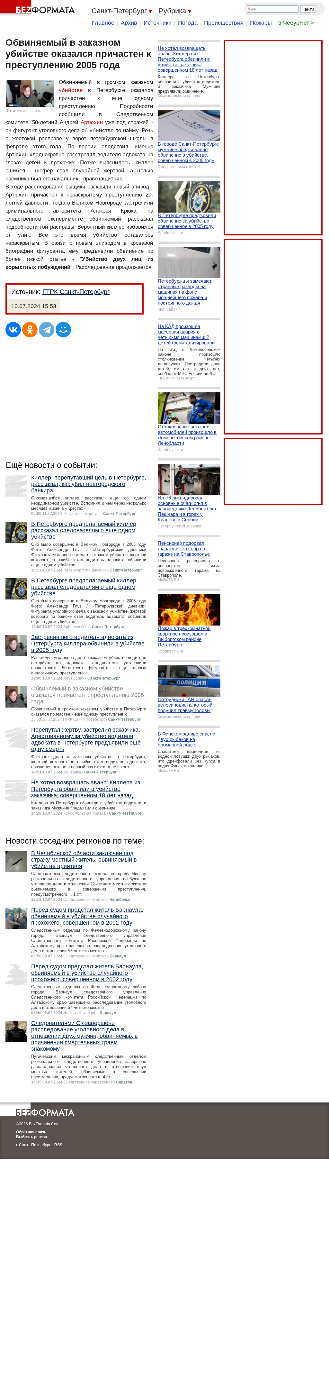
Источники (158, 23)
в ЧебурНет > (296, 23)
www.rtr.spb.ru (29, 110)
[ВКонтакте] (13, 329)
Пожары (261, 23)
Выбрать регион (31, 1137)
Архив (129, 23)
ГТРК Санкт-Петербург (76, 291)
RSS (58, 1145)
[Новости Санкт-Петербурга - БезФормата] (38, 8)
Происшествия (224, 23)
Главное (103, 23)
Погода (188, 23)
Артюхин (92, 122)
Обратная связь (31, 1132)
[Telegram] (46, 329)
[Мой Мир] (63, 329)
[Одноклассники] (30, 329)
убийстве (71, 90)
